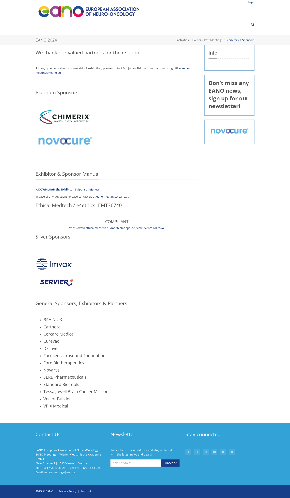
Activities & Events (189, 40)
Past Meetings (213, 40)
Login (251, 2)
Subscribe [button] (170, 463)
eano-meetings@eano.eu (112, 196)
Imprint (86, 491)
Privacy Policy (67, 491)
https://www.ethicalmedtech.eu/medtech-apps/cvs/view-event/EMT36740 (117, 228)
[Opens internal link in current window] (56, 282)
